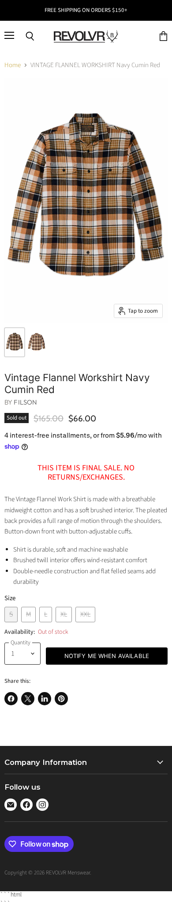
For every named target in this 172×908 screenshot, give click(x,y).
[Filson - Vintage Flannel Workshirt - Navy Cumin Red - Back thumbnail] (36, 342)
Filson (25, 402)
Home (12, 65)
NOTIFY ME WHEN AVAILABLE (106, 655)
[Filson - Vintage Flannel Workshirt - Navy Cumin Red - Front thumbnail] (14, 342)
